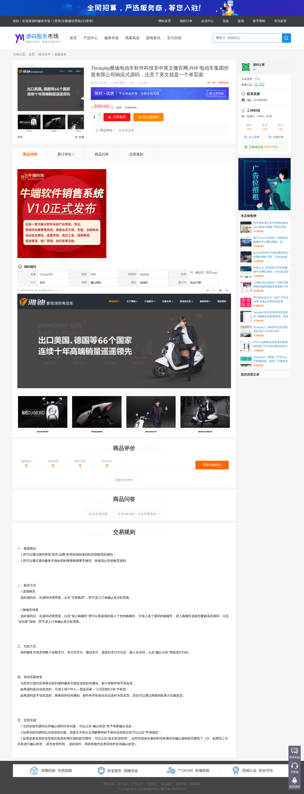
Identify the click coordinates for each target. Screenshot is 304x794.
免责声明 (181, 784)
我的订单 (186, 21)
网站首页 (164, 21)
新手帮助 (259, 21)
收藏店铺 (278, 137)
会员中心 (207, 21)
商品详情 (30, 154)
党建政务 (60, 54)
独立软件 (44, 54)
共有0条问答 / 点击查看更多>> (139, 514)
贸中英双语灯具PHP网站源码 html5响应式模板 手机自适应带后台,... (270, 225)
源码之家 (259, 64)
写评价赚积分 (212, 465)
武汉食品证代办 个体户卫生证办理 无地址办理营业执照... (271, 299)
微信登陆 (74, 21)
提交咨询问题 (98, 514)
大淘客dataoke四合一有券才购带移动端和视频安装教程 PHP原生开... (270, 285)
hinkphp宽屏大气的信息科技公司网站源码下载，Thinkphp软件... (271, 255)
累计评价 (65, 154)
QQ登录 (86, 21)
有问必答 (280, 21)
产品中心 (90, 38)
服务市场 (111, 38)
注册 (64, 21)
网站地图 (195, 784)
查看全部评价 (124, 480)
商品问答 (102, 154)
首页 (73, 38)
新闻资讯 (153, 38)
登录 (58, 21)
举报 (20, 137)
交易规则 (136, 154)
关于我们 (123, 784)
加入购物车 (150, 117)
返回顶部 (294, 786)
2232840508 (257, 100)
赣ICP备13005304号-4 (173, 789)
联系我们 (152, 784)
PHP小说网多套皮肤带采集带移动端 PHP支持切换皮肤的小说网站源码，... (270, 345)
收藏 (81, 137)
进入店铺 (254, 137)
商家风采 (132, 38)
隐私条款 (166, 784)
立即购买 (119, 117)
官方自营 (174, 38)
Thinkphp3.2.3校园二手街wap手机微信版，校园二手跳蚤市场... (270, 360)
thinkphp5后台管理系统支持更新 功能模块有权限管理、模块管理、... (271, 315)
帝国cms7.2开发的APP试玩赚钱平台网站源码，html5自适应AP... (271, 270)
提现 (241, 21)
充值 (226, 21)
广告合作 (137, 784)
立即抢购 (218, 93)
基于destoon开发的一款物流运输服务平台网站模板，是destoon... (270, 240)
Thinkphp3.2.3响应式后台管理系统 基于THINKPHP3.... (270, 329)
